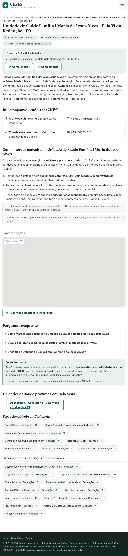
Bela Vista (31, 17)
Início (5, 17)
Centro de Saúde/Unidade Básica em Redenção (32, 440)
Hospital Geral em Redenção (84, 440)
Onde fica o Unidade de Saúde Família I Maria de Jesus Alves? (47, 351)
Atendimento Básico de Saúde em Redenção (72, 482)
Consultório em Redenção (21, 425)
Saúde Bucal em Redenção (21, 482)
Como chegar (21, 66)
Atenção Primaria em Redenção (24, 513)
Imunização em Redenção (21, 498)
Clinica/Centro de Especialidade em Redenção (72, 425)
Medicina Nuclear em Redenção (84, 490)
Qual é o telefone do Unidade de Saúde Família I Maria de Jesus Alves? (52, 342)
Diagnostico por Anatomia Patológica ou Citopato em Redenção (41, 466)
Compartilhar (49, 66)
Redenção (19, 17)
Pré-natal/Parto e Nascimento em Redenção (31, 490)
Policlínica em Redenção (57, 448)
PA (10, 17)
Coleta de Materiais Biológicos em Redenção (70, 506)
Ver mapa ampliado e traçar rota (32, 312)
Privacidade (17, 538)
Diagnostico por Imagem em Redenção (28, 474)
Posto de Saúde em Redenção (97, 448)
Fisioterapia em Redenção (21, 506)
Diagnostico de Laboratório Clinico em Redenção (87, 474)
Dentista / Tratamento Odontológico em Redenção (73, 498)
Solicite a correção (93, 381)
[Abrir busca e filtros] (122, 5)
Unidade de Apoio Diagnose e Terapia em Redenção (35, 433)
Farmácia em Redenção (19, 448)
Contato (30, 538)
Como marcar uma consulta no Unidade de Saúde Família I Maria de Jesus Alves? (59, 333)
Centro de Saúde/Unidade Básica (61, 37)
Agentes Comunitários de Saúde (24, 43)
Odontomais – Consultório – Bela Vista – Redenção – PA (34, 405)
